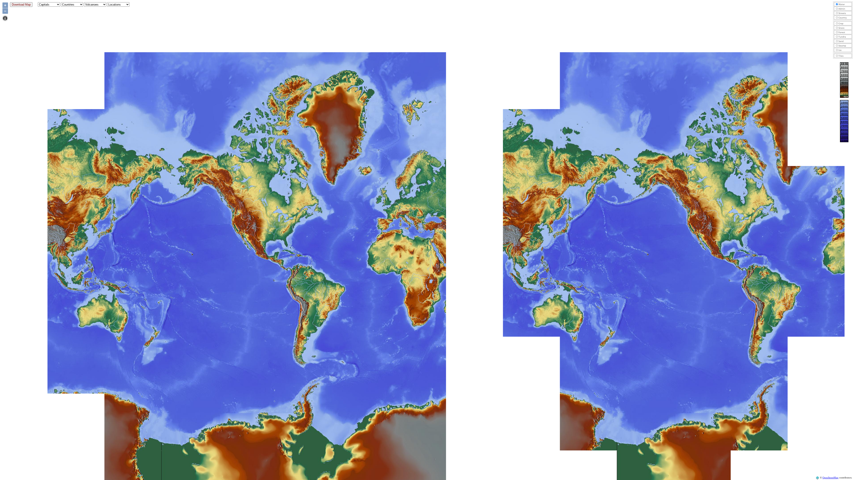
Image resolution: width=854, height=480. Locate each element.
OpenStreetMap (830, 477)
